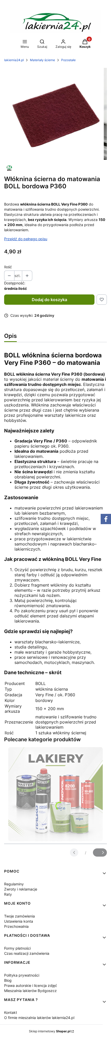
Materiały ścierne (42, 60)
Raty (8, 894)
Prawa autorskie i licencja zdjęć (30, 985)
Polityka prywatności (21, 975)
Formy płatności (17, 948)
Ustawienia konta (18, 921)
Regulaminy (14, 884)
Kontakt (10, 1012)
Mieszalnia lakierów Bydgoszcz (30, 990)
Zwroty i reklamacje (20, 889)
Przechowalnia (16, 926)
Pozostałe (68, 60)
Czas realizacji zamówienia (26, 953)
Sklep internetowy (49, 1031)
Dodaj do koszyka (49, 299)
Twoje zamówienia (19, 916)
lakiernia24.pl (14, 60)
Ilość (8, 267)
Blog (8, 980)
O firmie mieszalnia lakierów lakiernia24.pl (39, 1017)
